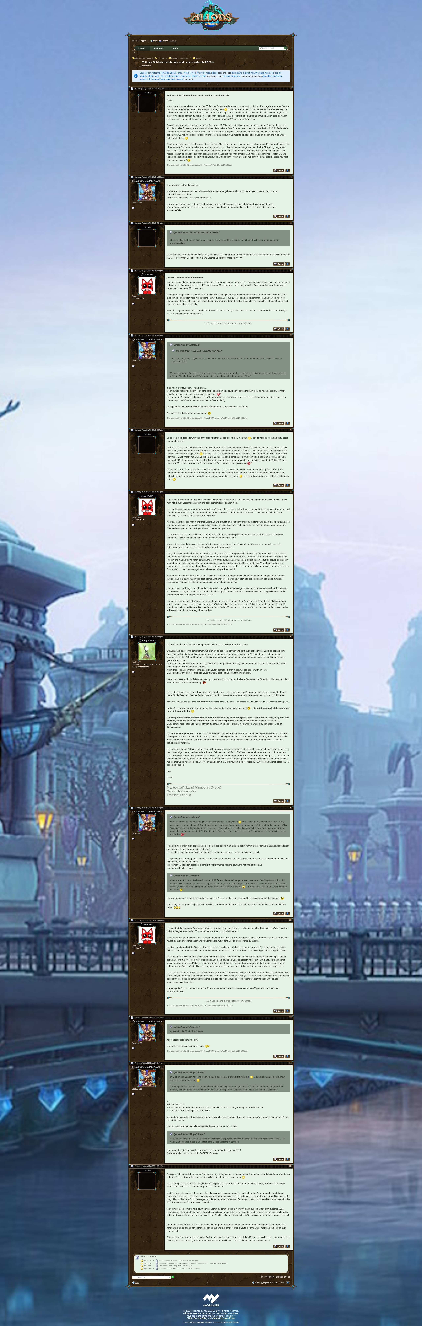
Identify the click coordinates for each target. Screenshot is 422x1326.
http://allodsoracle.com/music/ (181, 1040)
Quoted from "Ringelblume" (189, 1072)
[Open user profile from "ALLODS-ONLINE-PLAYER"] (147, 191)
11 (290, 1017)
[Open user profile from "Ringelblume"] (147, 651)
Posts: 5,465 (137, 202)
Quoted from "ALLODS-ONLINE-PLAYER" (196, 232)
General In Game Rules (223, 1318)
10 (290, 920)
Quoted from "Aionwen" (186, 1027)
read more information (251, 76)
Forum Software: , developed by (211, 1322)
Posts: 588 (136, 296)
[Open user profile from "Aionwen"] (147, 285)
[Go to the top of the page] (288, 170)
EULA (189, 1318)
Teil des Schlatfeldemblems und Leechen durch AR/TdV (178, 62)
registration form (214, 76)
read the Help (224, 73)
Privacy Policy (201, 1318)
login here (188, 79)
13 (290, 1166)
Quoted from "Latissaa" (186, 344)
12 (290, 1063)
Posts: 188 (136, 662)
